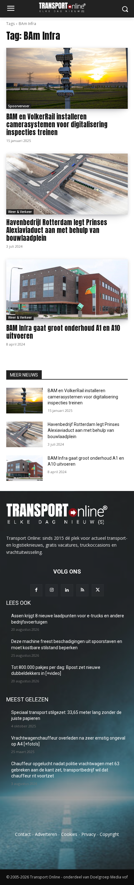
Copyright (109, 834)
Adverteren (46, 834)
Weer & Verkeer (20, 212)
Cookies (69, 834)
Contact (23, 834)
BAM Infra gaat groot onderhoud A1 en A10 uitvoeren (63, 332)
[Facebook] (36, 590)
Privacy (88, 834)
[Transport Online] (67, 7)
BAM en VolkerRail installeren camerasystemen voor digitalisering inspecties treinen (57, 124)
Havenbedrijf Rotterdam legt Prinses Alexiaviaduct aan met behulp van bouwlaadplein (56, 230)
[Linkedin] (67, 590)
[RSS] (82, 590)
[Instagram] (51, 590)
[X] (98, 590)
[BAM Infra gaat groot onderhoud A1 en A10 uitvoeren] (67, 289)
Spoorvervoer (18, 106)
